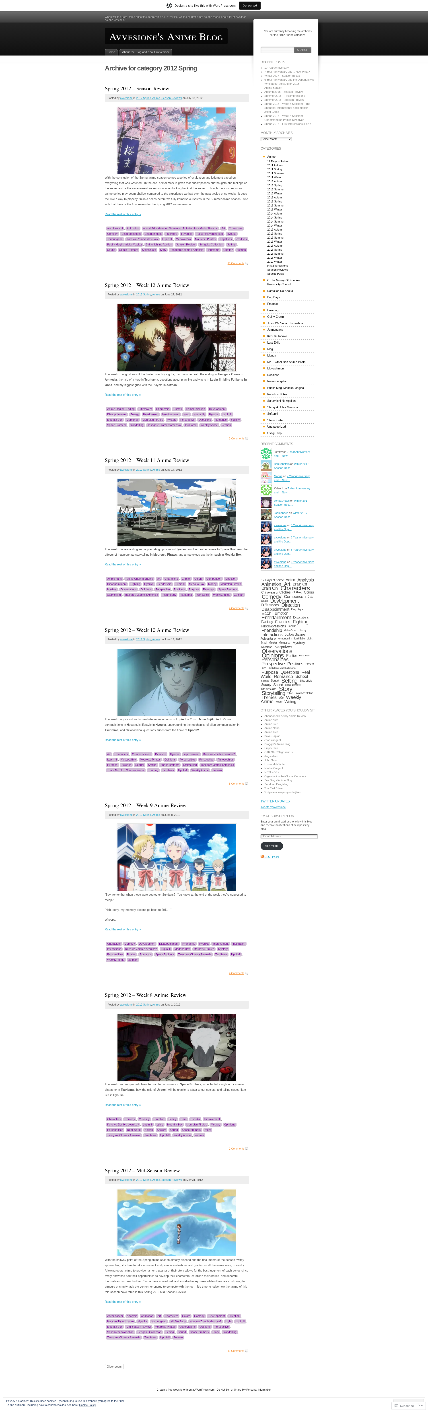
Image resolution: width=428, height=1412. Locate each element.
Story (163, 249)
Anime (156, 98)
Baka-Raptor (272, 736)
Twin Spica (202, 594)
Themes (268, 697)
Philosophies (225, 759)
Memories (132, 419)
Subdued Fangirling (276, 784)
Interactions (114, 949)
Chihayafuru (269, 592)
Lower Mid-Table (274, 764)
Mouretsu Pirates (205, 239)
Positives (241, 239)
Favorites (186, 233)
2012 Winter (274, 193)
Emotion (281, 613)
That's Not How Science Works (125, 770)
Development (217, 409)
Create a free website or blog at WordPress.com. (186, 1389)
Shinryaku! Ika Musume (282, 407)
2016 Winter (274, 257)
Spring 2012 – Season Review (137, 88)
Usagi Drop (274, 433)
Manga (271, 355)
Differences (270, 605)
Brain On (269, 588)
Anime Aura (271, 720)
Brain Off (300, 584)
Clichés (284, 592)
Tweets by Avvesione (273, 807)
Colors (198, 578)
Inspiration (239, 943)
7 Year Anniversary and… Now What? (287, 71)
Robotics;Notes (277, 394)
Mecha (273, 642)
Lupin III (167, 239)
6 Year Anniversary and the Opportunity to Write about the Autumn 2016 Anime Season (289, 83)
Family (173, 1119)
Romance (221, 419)
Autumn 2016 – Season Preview (283, 91)
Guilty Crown (275, 316)
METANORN (272, 772)
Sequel (139, 765)
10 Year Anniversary (276, 67)
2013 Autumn (275, 197)
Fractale (272, 303)
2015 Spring (274, 233)
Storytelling (137, 425)
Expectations (301, 617)
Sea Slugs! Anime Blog (278, 780)
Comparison (213, 578)
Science (126, 765)
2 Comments (236, 438)
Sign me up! (272, 845)
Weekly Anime (209, 425)
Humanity (199, 414)
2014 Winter (274, 225)
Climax (177, 409)
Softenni (272, 413)
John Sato (270, 760)
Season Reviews (171, 98)
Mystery (171, 419)
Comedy (112, 233)
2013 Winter (274, 209)
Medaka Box (183, 239)
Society (235, 419)
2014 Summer (275, 221)
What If (279, 701)
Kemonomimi (285, 638)
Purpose (194, 589)
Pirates (131, 954)
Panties (291, 655)
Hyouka (231, 233)
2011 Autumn (275, 165)
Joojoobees (281, 513)
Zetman (241, 249)
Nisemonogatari (277, 381)
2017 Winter (274, 261)
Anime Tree (271, 732)
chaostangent (272, 740)
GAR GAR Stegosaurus (278, 752)
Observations (129, 589)
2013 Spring (274, 201)
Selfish (149, 1130)
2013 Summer (275, 205)
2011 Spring (274, 169)
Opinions (146, 589)
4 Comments (236, 608)
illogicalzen (271, 756)
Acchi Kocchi (115, 228)
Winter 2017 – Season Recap (282, 75)
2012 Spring (143, 98)
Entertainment (153, 233)
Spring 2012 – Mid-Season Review (142, 1170)
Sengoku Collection (211, 244)
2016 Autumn (275, 245)
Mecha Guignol (273, 768)
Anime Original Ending (121, 409)
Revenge (208, 589)
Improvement (191, 754)
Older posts (114, 1366)
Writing (290, 701)
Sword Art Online (304, 693)
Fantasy (267, 622)
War (281, 697)
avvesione (126, 98)
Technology (169, 594)
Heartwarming (170, 414)
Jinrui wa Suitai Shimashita (285, 323)
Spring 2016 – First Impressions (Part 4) (288, 124)
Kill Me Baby (178, 1321)
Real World (134, 1130)
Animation (133, 228)
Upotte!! (228, 249)
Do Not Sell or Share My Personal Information (244, 1389)
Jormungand (115, 239)
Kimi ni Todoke (277, 336)
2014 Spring (274, 217)
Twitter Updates (275, 801)
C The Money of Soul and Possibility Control (284, 282)
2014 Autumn (275, 213)
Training (153, 770)
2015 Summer (275, 237)
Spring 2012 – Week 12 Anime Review (147, 285)
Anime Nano (272, 728)
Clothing (297, 592)
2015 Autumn (275, 229)
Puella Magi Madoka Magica (124, 244)
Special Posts (275, 273)
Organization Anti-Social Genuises (285, 776)
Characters (235, 228)
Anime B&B (271, 724)
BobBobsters (282, 464)
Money (212, 584)
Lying (159, 1124)
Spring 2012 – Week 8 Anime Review (145, 994)
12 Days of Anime (277, 161)
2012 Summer (275, 189)
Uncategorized (276, 426)
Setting (231, 244)
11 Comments (236, 263)
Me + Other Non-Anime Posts (286, 362)
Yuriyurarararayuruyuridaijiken (282, 792)
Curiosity (144, 1119)
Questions (205, 419)
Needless (273, 375)
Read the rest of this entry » (123, 214)
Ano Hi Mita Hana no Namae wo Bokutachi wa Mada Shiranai (180, 228)
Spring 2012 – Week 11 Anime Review (147, 460)
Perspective (187, 419)
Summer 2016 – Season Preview (284, 99)
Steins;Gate (149, 249)
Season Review (185, 244)
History (303, 630)
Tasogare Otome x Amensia (187, 249)
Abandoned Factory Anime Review (285, 716)
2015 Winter (274, 241)
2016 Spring (274, 249)
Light (228, 1321)
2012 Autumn (275, 181)
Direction (230, 578)
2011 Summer (275, 173)
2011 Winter (274, 177)
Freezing (272, 310)
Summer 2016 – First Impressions (284, 95)
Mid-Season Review (138, 1326)
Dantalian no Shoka (280, 291)
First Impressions (277, 265)
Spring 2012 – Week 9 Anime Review (145, 805)
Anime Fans (114, 578)
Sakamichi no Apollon (159, 244)
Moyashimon (275, 368)
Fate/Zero (171, 233)
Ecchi (266, 613)
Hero (186, 414)
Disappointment (131, 233)
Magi (270, 349)
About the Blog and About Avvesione (146, 52)
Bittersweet (145, 409)
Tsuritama (213, 249)
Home (111, 52)
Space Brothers (128, 249)
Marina (278, 476)
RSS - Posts (271, 857)
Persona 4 (304, 655)
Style (290, 693)
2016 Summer (275, 253)
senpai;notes (282, 500)
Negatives (226, 239)
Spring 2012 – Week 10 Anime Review (147, 629)
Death (264, 600)
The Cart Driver (273, 788)
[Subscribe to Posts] (262, 857)
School (301, 676)
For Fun (292, 626)
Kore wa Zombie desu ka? (142, 239)
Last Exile (273, 342)
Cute (310, 596)
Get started (250, 5)
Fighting (135, 584)
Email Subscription (277, 816)
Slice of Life (306, 680)
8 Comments (236, 783)
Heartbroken (150, 414)
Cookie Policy (87, 1405)
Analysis (132, 1316)
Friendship (188, 943)
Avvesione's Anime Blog (166, 36)
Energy (134, 414)
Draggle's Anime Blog (277, 744)
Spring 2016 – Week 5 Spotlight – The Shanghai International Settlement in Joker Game (287, 107)
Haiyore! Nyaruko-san (209, 233)
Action (290, 580)
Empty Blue (271, 748)
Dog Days (273, 297)
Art (223, 228)
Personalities (187, 759)
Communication (195, 409)
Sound (111, 249)
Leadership (164, 584)
